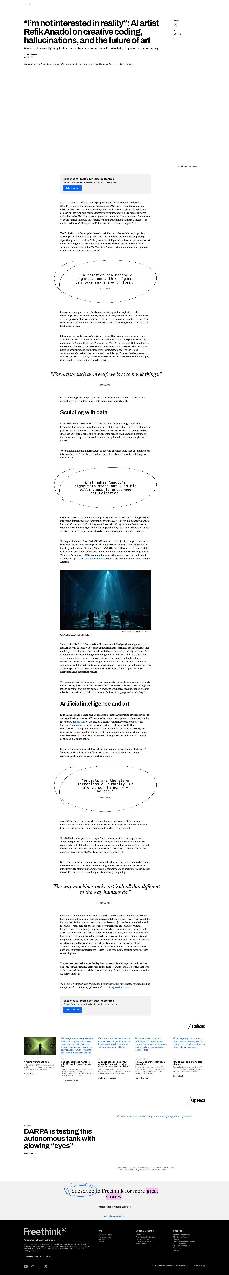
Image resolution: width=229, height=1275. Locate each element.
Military (27, 1126)
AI (175, 24)
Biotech (176, 1250)
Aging (63, 1059)
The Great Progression (145, 1241)
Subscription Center (113, 1216)
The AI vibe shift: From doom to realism (150, 1063)
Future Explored (142, 1239)
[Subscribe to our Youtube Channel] (26, 1266)
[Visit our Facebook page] (39, 1266)
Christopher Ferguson (108, 1078)
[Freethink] (185, 6)
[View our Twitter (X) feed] (46, 1266)
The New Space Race (182, 1246)
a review (82, 247)
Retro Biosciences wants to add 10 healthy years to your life (76, 1064)
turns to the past (108, 312)
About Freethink (105, 1235)
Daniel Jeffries (30, 1074)
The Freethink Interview (145, 1237)
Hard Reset (140, 1235)
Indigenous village (94, 558)
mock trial (79, 721)
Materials (177, 1248)
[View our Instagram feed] (32, 1266)
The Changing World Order (184, 1241)
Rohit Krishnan (141, 1078)
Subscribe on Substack (37, 1257)
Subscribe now (72, 188)
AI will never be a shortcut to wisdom (187, 1063)
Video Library (141, 1244)
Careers (102, 1239)
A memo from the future (36, 1062)
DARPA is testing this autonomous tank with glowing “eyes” (59, 1138)
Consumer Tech (179, 1244)
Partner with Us (105, 1237)
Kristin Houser (30, 1154)
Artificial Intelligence (181, 1235)
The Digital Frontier (181, 1237)
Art (175, 26)
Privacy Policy (199, 1266)
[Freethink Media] (58, 1231)
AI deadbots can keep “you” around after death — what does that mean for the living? (114, 1064)
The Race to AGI (141, 1059)
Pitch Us (102, 1241)
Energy (176, 1239)
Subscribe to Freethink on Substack (114, 1207)
